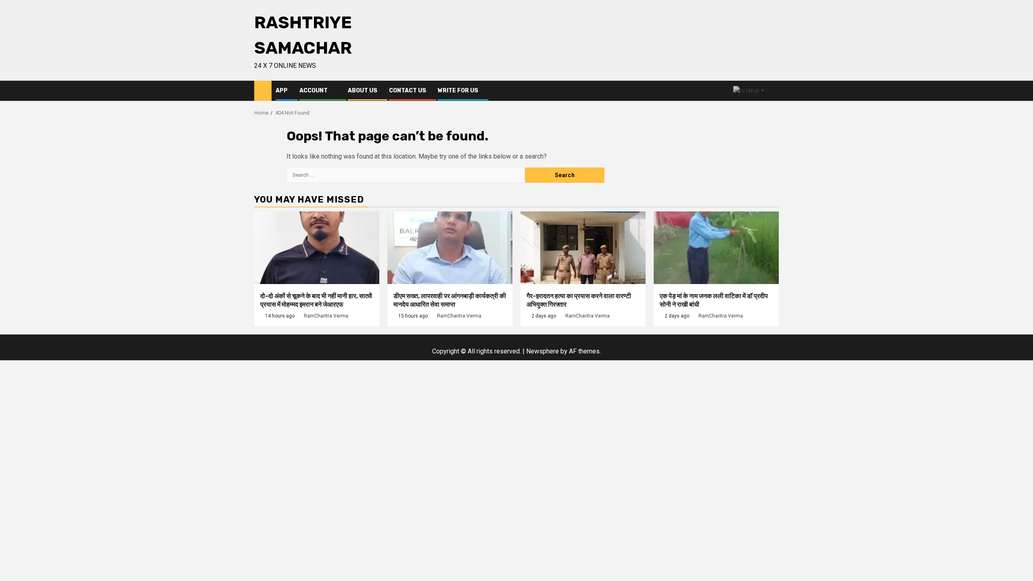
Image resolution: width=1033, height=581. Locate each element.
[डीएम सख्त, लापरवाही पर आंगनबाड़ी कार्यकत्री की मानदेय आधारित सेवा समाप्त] (449, 247)
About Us (362, 90)
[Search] (773, 91)
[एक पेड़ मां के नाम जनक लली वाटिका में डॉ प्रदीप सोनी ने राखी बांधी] (716, 247)
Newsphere (542, 351)
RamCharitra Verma (326, 316)
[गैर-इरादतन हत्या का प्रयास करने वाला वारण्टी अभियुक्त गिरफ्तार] (583, 247)
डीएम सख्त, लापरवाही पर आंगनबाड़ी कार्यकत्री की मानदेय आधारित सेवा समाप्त (449, 300)
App (282, 90)
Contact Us (407, 90)
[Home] (263, 90)
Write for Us (458, 90)
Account (313, 90)
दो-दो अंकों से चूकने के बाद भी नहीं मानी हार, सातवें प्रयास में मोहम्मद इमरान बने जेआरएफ (316, 300)
